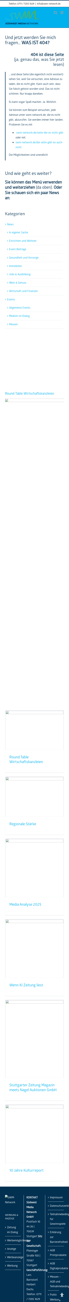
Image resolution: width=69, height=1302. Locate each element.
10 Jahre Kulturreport (26, 1170)
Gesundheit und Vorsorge (24, 257)
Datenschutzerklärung (56, 1205)
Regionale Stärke (22, 823)
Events (11, 299)
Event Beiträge (17, 249)
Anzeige (11, 1248)
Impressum (56, 1197)
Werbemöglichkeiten (13, 1240)
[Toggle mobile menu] (62, 12)
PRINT (39, 340)
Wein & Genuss (17, 282)
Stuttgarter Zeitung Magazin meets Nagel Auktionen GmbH (33, 1087)
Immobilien (15, 266)
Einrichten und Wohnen (23, 240)
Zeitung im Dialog (12, 1229)
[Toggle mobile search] (55, 12)
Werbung (12, 1265)
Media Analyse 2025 (25, 904)
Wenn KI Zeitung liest (26, 984)
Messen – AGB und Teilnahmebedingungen (56, 1281)
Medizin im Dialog (19, 316)
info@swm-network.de (48, 3)
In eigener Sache (18, 232)
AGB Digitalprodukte (56, 1266)
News (10, 224)
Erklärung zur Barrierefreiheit (56, 1237)
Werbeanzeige (13, 1257)
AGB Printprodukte (56, 1252)
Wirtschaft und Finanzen (23, 291)
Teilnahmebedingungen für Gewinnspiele (56, 1219)
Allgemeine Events (19, 307)
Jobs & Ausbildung (19, 274)
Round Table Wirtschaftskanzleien (29, 393)
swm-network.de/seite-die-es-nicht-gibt (39, 132)
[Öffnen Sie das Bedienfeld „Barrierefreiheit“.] (62, 1295)
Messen (13, 324)
